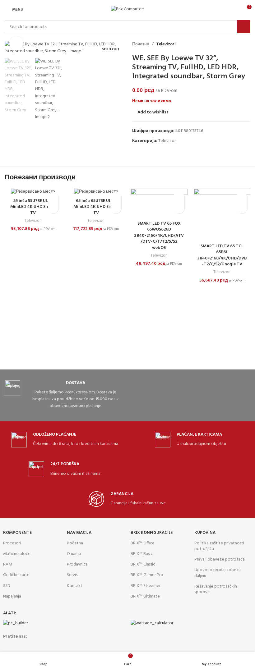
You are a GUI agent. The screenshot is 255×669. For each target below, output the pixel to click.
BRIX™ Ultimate (145, 596)
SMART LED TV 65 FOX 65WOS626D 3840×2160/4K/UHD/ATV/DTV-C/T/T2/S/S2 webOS (159, 235)
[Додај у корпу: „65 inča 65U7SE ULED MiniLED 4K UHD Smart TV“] (115, 208)
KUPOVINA (205, 532)
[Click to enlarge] (16, 43)
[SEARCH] (243, 26)
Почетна (140, 44)
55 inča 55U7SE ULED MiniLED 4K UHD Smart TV (33, 207)
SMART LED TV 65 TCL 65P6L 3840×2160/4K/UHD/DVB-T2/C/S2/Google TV (222, 255)
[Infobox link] (64, 395)
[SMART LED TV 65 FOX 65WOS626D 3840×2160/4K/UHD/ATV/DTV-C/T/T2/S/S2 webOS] (159, 203)
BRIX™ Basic (142, 553)
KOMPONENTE (17, 532)
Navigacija (79, 532)
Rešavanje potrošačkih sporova (215, 589)
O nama (74, 553)
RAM (7, 564)
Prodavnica (77, 564)
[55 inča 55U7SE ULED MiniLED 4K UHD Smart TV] (33, 192)
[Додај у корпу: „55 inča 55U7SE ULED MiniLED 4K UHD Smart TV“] (53, 208)
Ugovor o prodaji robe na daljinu (218, 572)
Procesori (12, 543)
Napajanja (12, 596)
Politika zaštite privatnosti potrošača (219, 546)
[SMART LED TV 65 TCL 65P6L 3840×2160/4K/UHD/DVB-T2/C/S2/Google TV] (222, 214)
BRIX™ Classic (143, 564)
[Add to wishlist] (53, 197)
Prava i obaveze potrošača (219, 559)
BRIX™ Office (143, 543)
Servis (72, 575)
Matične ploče (16, 553)
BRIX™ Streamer (145, 585)
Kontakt (74, 585)
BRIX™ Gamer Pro (147, 575)
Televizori (166, 44)
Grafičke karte (16, 575)
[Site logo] (127, 9)
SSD (6, 585)
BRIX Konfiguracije (152, 532)
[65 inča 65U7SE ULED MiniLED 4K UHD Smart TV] (96, 192)
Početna (75, 543)
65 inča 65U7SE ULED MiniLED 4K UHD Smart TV (96, 207)
